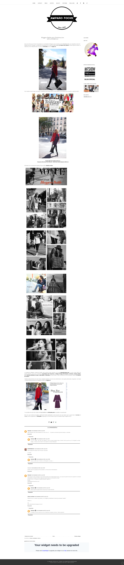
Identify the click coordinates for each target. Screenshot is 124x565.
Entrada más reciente (29, 536)
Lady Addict (41, 375)
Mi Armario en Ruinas (68, 373)
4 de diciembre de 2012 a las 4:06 (42, 438)
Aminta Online (77, 373)
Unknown (29, 430)
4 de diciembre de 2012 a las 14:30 (38, 467)
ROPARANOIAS (31, 448)
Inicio (54, 536)
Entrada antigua (77, 536)
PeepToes (52, 373)
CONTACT (40, 3)
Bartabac (48, 375)
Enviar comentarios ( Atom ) (35, 538)
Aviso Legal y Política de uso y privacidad (62, 562)
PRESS (46, 3)
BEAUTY (58, 3)
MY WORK (65, 3)
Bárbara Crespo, (35, 375)
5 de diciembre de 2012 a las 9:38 (38, 475)
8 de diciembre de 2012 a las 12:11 (41, 496)
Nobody (28, 375)
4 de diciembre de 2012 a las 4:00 (38, 430)
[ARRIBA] (122, 563)
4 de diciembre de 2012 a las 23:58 (43, 459)
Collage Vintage (59, 373)
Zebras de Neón (31, 496)
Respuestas (31, 436)
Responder (30, 434)
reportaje (78, 415)
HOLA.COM (71, 3)
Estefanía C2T (45, 373)
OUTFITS (52, 3)
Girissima (39, 416)
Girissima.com (51, 412)
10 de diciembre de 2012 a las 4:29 (43, 487)
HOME (34, 3)
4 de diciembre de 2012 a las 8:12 (40, 448)
